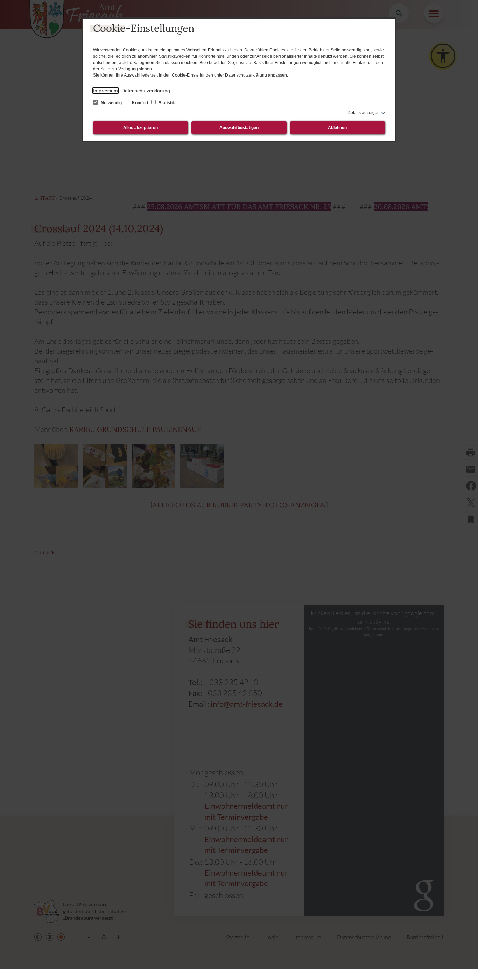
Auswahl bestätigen (239, 127)
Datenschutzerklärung (145, 90)
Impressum (105, 90)
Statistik (166, 102)
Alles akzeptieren (140, 127)
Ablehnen (337, 127)
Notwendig (111, 102)
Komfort (140, 102)
